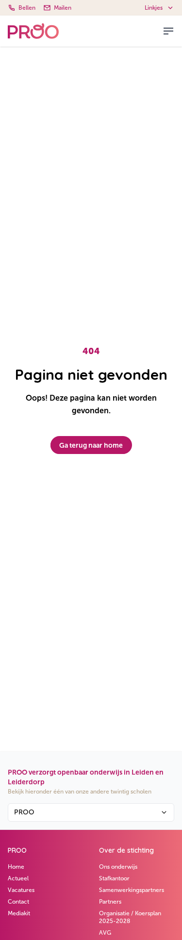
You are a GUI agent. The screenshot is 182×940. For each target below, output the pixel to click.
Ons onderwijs (118, 866)
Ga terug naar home (91, 445)
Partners (110, 901)
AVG (105, 932)
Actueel (18, 878)
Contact (18, 901)
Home (16, 866)
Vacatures (21, 890)
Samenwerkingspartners (131, 890)
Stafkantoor (114, 878)
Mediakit (19, 913)
